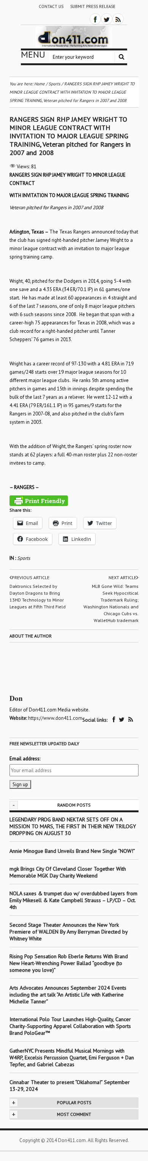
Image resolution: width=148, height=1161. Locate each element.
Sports (23, 558)
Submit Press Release (92, 6)
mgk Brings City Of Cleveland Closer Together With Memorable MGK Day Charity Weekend (67, 872)
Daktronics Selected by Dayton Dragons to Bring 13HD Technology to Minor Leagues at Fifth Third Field (37, 596)
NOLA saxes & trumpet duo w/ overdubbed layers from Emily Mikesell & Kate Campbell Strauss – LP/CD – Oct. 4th (73, 900)
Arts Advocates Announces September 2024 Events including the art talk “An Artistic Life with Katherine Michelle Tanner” (67, 994)
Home (39, 83)
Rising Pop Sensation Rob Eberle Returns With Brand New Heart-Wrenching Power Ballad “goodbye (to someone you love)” (68, 963)
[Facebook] (95, 19)
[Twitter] (106, 19)
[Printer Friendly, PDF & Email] (38, 500)
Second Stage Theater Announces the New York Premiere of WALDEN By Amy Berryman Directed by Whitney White (68, 931)
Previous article (30, 577)
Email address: (24, 758)
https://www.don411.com (55, 718)
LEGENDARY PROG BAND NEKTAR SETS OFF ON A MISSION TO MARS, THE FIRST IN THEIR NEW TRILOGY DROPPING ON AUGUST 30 (72, 826)
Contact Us (51, 6)
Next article (122, 577)
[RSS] (118, 19)
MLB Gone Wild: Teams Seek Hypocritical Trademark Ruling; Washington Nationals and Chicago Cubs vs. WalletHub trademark (111, 603)
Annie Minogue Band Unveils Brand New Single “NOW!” (72, 851)
